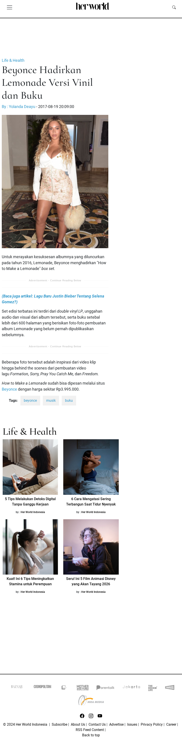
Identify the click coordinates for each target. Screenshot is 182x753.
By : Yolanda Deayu (18, 106)
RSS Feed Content (90, 730)
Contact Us (97, 724)
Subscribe (59, 724)
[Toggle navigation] (9, 7)
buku (69, 400)
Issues (132, 724)
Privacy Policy (152, 724)
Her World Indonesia (33, 512)
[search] (174, 7)
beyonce (30, 400)
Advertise (116, 724)
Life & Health (13, 60)
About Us (78, 724)
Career (171, 724)
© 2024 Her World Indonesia (25, 724)
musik (51, 400)
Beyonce (9, 389)
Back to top (91, 735)
